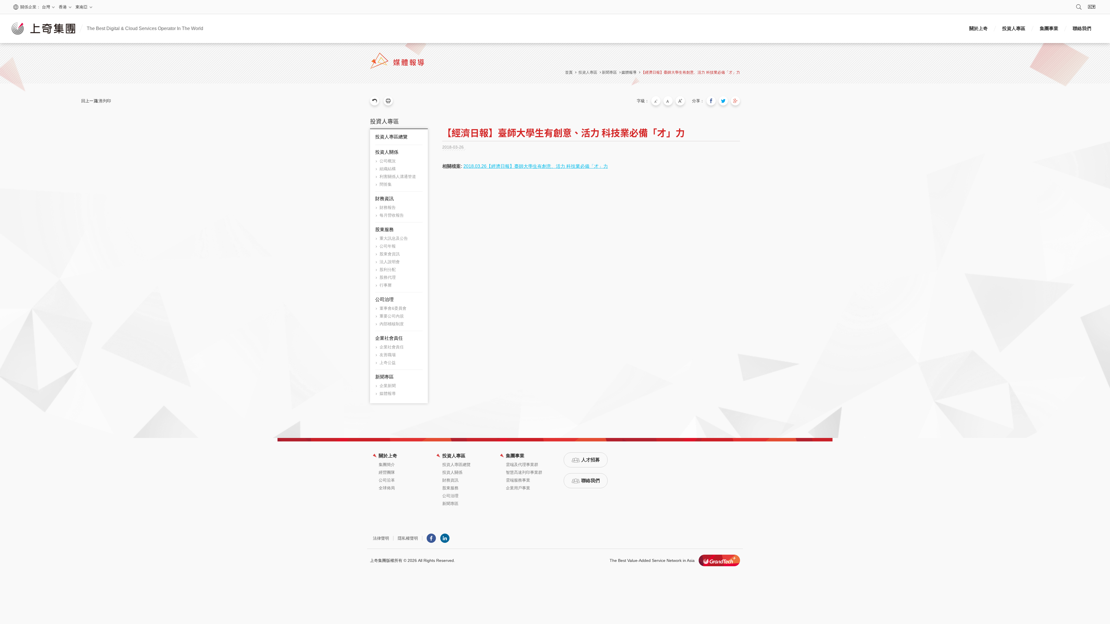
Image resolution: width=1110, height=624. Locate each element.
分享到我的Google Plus (735, 100)
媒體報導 (629, 72)
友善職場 (388, 354)
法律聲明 (381, 538)
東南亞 (81, 7)
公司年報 (388, 246)
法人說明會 (390, 261)
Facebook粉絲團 (431, 538)
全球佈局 (387, 488)
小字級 (656, 100)
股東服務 (384, 229)
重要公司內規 (392, 316)
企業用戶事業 (518, 488)
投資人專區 (1013, 28)
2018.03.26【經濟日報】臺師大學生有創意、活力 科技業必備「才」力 (535, 166)
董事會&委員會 (393, 308)
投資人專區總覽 (391, 136)
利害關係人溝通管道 (398, 176)
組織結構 (388, 168)
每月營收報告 (392, 215)
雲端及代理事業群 (522, 464)
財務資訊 (384, 198)
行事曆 (386, 285)
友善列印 (388, 100)
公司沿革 (387, 480)
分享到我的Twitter (723, 100)
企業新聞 (388, 385)
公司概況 (388, 161)
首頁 (569, 72)
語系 (1091, 7)
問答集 (386, 184)
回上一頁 (374, 100)
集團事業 (1049, 28)
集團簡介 (387, 464)
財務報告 (388, 207)
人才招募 (590, 459)
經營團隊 (387, 472)
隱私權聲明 (408, 538)
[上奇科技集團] (719, 560)
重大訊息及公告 (394, 238)
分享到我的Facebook (711, 100)
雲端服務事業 (518, 480)
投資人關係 (386, 152)
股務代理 (388, 277)
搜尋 (1078, 7)
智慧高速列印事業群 (524, 472)
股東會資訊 (390, 254)
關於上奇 (978, 28)
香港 (63, 7)
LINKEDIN (444, 538)
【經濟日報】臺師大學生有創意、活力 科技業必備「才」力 (690, 72)
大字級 (680, 100)
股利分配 (388, 269)
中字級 (668, 100)
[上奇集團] (43, 28)
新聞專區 (384, 376)
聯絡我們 (1082, 28)
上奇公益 (388, 362)
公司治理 (384, 299)
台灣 (46, 7)
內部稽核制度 (392, 324)
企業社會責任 (389, 338)
